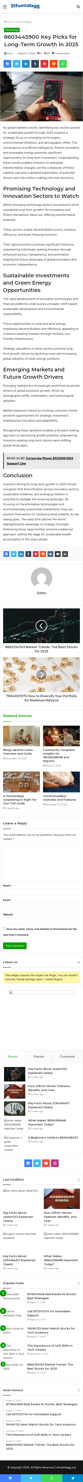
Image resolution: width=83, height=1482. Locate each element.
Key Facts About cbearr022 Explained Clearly (18, 1217)
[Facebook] (6, 554)
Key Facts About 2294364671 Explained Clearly (19, 1260)
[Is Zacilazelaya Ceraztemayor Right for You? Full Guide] (21, 782)
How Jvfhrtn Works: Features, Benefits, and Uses (60, 1217)
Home (10, 21)
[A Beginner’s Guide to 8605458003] (14, 1144)
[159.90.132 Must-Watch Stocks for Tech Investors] (13, 1334)
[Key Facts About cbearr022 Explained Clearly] (14, 1074)
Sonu (10, 53)
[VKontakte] (50, 554)
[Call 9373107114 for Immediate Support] (13, 1316)
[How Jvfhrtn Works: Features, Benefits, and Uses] (14, 1091)
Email (7, 900)
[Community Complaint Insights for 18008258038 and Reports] (61, 736)
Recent (13, 1056)
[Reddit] (43, 554)
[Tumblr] (28, 554)
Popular (39, 1056)
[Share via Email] (58, 554)
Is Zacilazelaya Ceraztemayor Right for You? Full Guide (19, 799)
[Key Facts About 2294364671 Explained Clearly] (14, 1108)
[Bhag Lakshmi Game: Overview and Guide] (21, 736)
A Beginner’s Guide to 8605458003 (53, 1137)
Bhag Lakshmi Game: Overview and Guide (18, 751)
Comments (67, 1056)
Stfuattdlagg (23, 21)
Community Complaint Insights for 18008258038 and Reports (59, 755)
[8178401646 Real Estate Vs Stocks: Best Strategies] (13, 1299)
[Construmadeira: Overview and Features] (61, 782)
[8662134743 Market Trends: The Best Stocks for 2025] (13, 1370)
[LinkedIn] (21, 554)
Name (7, 885)
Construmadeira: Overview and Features (59, 797)
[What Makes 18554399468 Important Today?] (14, 1125)
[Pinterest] (36, 554)
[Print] (65, 554)
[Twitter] (14, 554)
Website (8, 914)
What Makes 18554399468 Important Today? (61, 1260)
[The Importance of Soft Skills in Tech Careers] (13, 1352)
